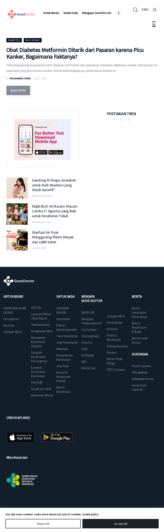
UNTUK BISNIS (13, 296)
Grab (84, 349)
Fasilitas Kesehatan (114, 337)
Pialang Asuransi (117, 346)
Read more (18, 90)
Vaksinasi (62, 349)
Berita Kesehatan (63, 389)
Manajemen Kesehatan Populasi (38, 341)
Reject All (43, 524)
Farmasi (111, 352)
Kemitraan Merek (42, 395)
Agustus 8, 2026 (41, 222)
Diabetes (14, 40)
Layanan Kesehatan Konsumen (38, 371)
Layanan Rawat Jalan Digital (41, 316)
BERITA (137, 296)
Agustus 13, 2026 (42, 196)
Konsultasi (63, 319)
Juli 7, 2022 (40, 78)
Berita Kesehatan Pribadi (139, 327)
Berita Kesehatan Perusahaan (139, 312)
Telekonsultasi (40, 325)
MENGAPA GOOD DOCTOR (91, 298)
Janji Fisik (62, 366)
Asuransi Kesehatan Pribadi (63, 376)
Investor (86, 342)
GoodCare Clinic (41, 389)
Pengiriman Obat (42, 331)
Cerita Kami (88, 330)
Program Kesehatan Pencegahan (39, 356)
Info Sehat (32, 40)
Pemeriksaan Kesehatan (64, 357)
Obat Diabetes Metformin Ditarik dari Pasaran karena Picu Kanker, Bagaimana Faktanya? (75, 53)
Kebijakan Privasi (143, 379)
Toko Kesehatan (67, 336)
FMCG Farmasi (116, 370)
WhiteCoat (88, 368)
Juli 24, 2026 (39, 248)
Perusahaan (11, 319)
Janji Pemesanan (67, 342)
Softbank (87, 355)
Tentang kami (90, 336)
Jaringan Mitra (12, 332)
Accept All (120, 524)
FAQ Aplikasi (139, 372)
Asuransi (8, 325)
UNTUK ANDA (65, 296)
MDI (84, 362)
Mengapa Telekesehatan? (91, 321)
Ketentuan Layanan (139, 387)
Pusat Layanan (141, 366)
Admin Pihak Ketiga (114, 361)
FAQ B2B (36, 382)
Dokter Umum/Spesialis (66, 327)
